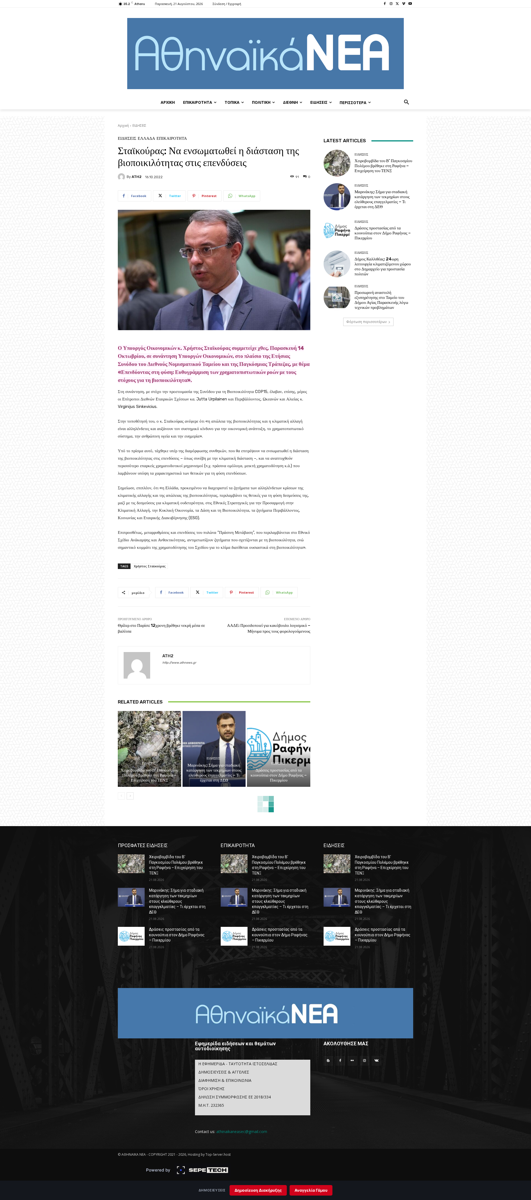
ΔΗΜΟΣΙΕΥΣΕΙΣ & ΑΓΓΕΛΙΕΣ (223, 1072)
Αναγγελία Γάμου (311, 1190)
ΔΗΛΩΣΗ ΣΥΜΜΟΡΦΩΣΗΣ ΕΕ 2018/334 (234, 1097)
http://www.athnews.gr (179, 662)
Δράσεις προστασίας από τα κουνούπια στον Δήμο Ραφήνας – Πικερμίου (279, 775)
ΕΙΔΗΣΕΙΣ (139, 125)
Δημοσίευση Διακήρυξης (258, 1190)
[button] (406, 102)
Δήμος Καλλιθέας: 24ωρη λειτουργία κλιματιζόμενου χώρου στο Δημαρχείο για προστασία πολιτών (383, 266)
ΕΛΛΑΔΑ (146, 138)
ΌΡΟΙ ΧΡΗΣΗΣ (211, 1088)
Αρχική (123, 125)
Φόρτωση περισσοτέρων (366, 321)
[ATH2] (122, 176)
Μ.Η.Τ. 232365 (211, 1105)
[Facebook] (385, 4)
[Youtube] (410, 4)
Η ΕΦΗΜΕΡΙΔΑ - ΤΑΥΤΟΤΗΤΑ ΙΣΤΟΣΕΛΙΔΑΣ (237, 1063)
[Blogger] (328, 1060)
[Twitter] (397, 4)
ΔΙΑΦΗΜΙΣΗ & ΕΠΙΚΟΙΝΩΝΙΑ (224, 1080)
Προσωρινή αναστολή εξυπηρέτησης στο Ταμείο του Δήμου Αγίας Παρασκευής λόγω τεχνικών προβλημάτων (381, 300)
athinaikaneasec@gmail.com (241, 1131)
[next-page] (130, 796)
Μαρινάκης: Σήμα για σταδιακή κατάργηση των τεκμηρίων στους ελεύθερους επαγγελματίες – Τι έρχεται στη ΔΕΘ (213, 773)
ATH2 (137, 177)
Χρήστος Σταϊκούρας (150, 566)
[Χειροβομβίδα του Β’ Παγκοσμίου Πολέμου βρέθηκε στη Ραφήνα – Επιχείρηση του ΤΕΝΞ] (149, 749)
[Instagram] (391, 4)
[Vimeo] (403, 4)
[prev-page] (121, 796)
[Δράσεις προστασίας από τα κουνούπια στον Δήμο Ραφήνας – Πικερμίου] (278, 749)
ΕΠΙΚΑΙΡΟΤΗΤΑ (172, 138)
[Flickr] (352, 1060)
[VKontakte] (376, 1060)
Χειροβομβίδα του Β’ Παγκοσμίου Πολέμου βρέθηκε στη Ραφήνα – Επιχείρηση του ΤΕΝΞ (149, 775)
